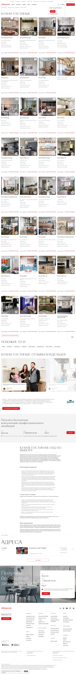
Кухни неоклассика (30, 619)
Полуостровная (31, 346)
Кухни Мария (28, 613)
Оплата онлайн (54, 618)
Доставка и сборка (55, 632)
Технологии (28, 625)
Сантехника (28, 638)
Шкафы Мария (29, 621)
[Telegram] (73, 608)
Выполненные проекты (43, 616)
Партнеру (65, 613)
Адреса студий (54, 641)
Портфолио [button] (18, 4)
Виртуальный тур (66, 641)
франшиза (12, 1)
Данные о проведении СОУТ (31, 655)
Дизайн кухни (41, 621)
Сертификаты (41, 636)
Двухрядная (9, 346)
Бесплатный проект (55, 628)
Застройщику (66, 618)
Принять (25, 671)
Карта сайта (65, 645)
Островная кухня (40, 346)
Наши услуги (53, 625)
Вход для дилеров (66, 626)
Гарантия (53, 634)
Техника (27, 636)
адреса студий (43, 1)
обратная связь (36, 1)
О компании (65, 635)
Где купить (53, 638)
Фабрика (65, 638)
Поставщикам (66, 621)
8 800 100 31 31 (72, 1)
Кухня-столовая (49, 346)
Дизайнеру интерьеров (68, 619)
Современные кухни (30, 616)
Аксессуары (28, 640)
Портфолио (40, 613)
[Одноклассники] (63, 608)
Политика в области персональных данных (60, 657)
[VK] (60, 608)
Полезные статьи (42, 618)
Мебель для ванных (30, 623)
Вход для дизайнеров (67, 629)
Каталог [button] (13, 4)
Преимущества (29, 627)
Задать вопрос (6, 618)
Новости (65, 639)
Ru (65, 1)
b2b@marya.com (55, 653)
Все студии (38, 560)
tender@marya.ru (29, 653)
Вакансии (65, 643)
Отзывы (40, 619)
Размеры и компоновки (43, 623)
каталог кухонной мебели (13, 652)
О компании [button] (34, 4)
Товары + (28, 631)
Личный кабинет (54, 616)
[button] (62, 4)
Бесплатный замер (55, 630)
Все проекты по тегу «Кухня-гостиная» (10, 335)
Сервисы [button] (24, 4)
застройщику (17, 1)
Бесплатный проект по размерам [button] (11, 408)
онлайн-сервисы (50, 1)
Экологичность (41, 632)
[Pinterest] (70, 608)
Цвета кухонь (41, 630)
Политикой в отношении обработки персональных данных (10, 671)
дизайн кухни (6, 652)
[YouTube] (66, 608)
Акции (28, 4)
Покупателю (53, 613)
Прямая (3, 346)
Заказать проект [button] (70, 4)
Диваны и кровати (30, 634)
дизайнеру (23, 1)
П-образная (24, 346)
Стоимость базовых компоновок (55, 620)
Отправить (70, 432)
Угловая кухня (17, 346)
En (66, 1)
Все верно (53, 11)
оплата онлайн (29, 1)
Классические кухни (30, 618)
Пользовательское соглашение (58, 655)
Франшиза (65, 616)
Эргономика (41, 634)
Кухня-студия (57, 346)
